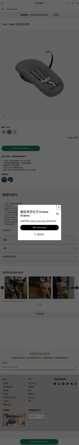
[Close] (59, 207)
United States (38, 221)
